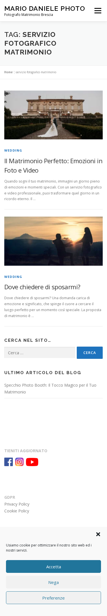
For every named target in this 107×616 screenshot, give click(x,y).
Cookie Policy (16, 511)
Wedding (13, 150)
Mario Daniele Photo (44, 8)
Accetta (53, 566)
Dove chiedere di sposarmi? (42, 286)
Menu (97, 10)
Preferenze (53, 598)
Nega (53, 582)
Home (8, 72)
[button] (98, 534)
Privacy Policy (16, 504)
